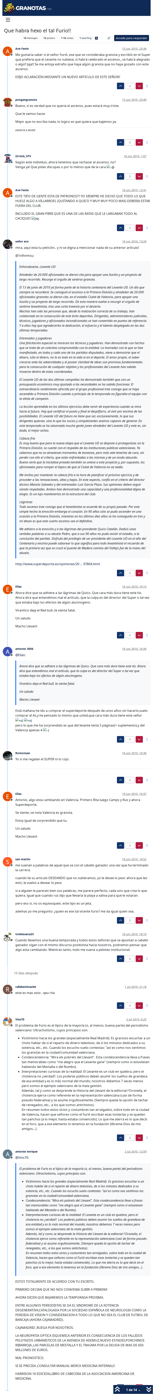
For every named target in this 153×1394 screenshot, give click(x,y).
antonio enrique (26, 1151)
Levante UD (12, 38)
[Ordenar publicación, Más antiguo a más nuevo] (109, 38)
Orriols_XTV (23, 156)
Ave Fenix (22, 48)
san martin (22, 859)
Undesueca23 (24, 934)
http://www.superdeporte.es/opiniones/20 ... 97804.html (57, 564)
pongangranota (26, 100)
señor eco (22, 241)
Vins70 (19, 1019)
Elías (18, 586)
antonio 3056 (24, 649)
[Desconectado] (9, 102)
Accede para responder (131, 38)
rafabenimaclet (25, 987)
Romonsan (22, 753)
